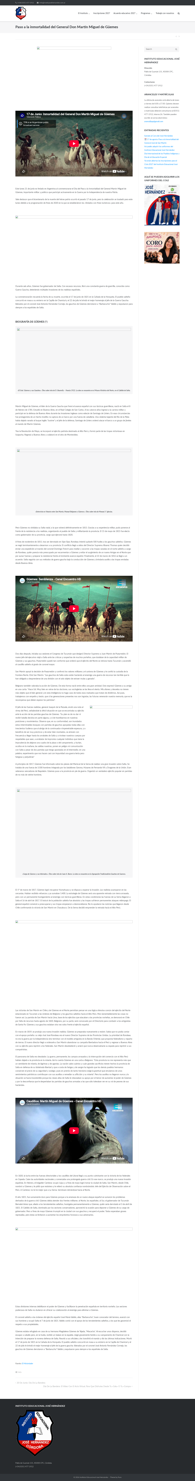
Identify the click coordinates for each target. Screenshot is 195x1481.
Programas (145, 13)
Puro (119, 1477)
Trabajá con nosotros (165, 13)
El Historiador (27, 1364)
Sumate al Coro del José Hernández (158, 136)
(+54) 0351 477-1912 (26, 3)
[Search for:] (161, 49)
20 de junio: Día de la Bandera (31, 1383)
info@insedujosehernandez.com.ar (52, 3)
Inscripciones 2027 (101, 13)
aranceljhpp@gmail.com (153, 122)
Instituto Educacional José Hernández (94, 1477)
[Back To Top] (187, 1474)
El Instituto (83, 13)
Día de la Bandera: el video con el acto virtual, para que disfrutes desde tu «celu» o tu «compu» (87, 1387)
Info (19, 1372)
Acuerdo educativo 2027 (124, 13)
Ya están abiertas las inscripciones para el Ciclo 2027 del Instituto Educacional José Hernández (161, 164)
